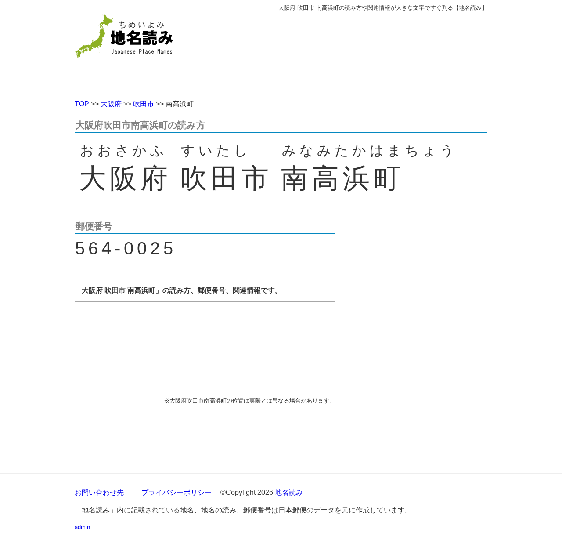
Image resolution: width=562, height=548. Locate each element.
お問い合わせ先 (99, 492)
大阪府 (111, 104)
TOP (82, 104)
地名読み (289, 492)
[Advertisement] (344, 52)
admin (82, 527)
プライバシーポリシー (176, 492)
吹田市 (143, 104)
